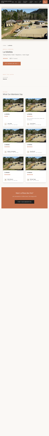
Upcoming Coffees (25, 2)
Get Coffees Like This (11, 63)
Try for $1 (45, 2)
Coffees (4, 45)
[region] (24, 24)
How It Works (19, 2)
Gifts (16, 1)
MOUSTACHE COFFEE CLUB (6, 2)
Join (13, 1)
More (36, 1)
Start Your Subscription (24, 201)
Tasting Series (31, 2)
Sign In (40, 2)
